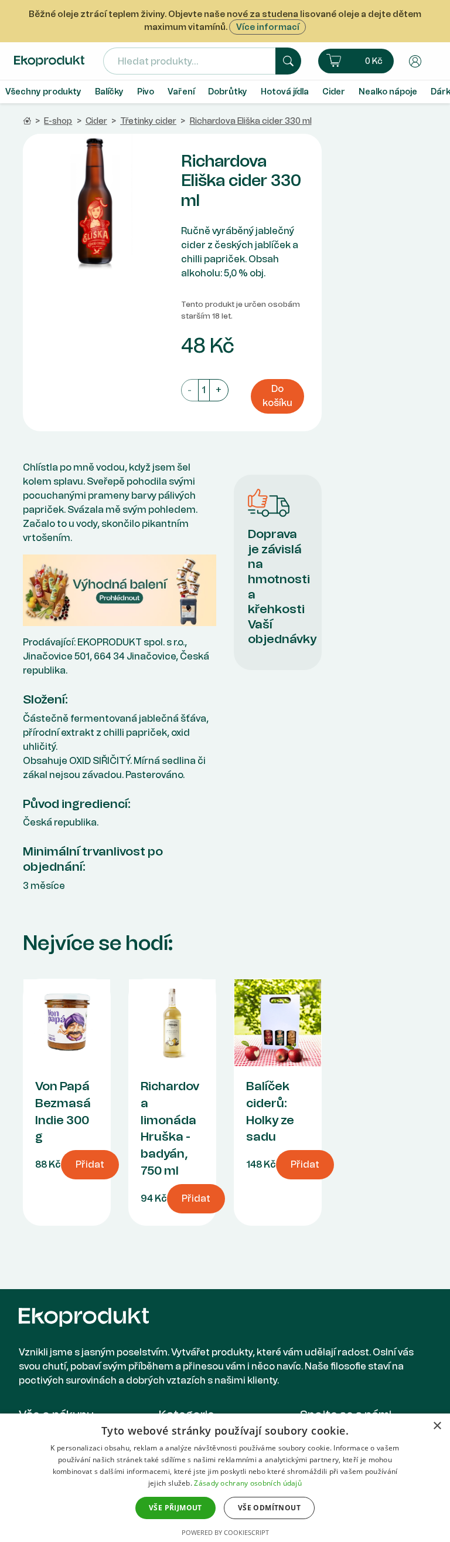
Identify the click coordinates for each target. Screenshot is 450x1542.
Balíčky (109, 92)
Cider (333, 92)
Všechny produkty (43, 92)
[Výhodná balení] (119, 589)
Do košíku (277, 395)
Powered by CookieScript (225, 1532)
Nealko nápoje (388, 92)
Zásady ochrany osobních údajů (248, 1483)
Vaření (181, 92)
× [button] (436, 1426)
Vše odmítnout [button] (269, 1508)
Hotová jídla (285, 92)
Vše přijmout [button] (175, 1508)
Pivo (145, 92)
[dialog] (225, 1478)
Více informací (267, 27)
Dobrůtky (227, 92)
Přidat (90, 1164)
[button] (356, 61)
